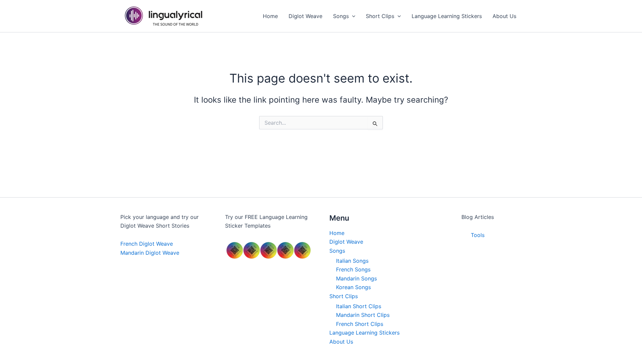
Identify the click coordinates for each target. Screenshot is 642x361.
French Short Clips (359, 324)
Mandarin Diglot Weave (149, 252)
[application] (352, 16)
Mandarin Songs (356, 278)
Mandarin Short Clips (363, 315)
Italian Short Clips (358, 306)
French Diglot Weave (146, 243)
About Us (341, 341)
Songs (337, 250)
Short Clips (343, 296)
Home (336, 233)
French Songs (353, 269)
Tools (478, 235)
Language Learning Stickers (364, 332)
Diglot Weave (346, 241)
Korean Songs (353, 287)
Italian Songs (352, 260)
